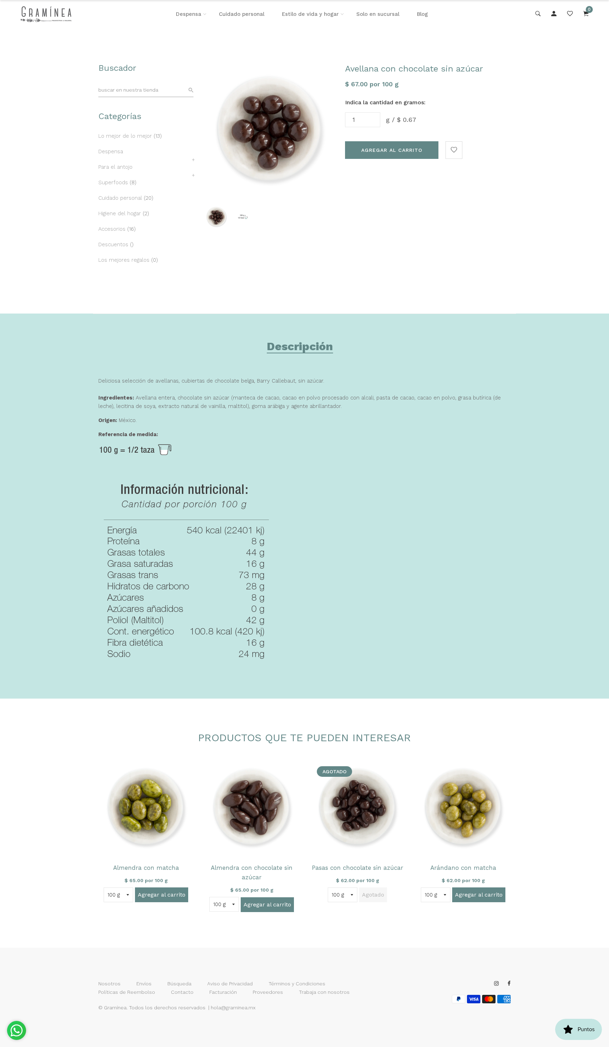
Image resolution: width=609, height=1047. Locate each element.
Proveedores (268, 992)
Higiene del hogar (119, 213)
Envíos (144, 983)
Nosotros (109, 983)
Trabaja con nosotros (324, 992)
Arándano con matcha (463, 867)
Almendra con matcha (146, 867)
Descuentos (113, 244)
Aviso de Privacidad (230, 983)
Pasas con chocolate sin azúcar (357, 867)
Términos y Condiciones (297, 983)
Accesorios (111, 229)
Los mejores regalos (123, 260)
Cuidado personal (241, 14)
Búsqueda (179, 983)
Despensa (188, 14)
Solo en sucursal (377, 14)
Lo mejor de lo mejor (125, 136)
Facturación (223, 992)
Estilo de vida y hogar (310, 14)
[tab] (300, 347)
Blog (422, 14)
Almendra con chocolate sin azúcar (252, 872)
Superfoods (113, 182)
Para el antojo (115, 167)
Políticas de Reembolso (126, 992)
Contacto (182, 992)
